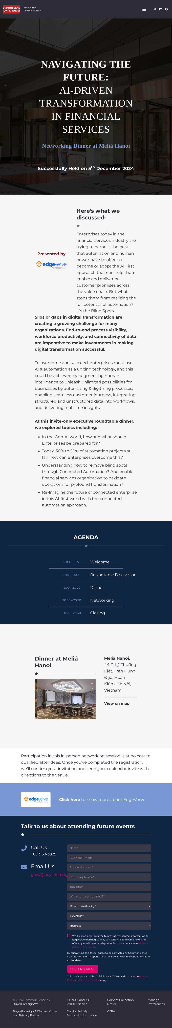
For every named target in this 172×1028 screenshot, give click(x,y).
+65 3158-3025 (43, 854)
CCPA (111, 1011)
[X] (155, 9)
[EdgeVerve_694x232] (51, 265)
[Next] (90, 699)
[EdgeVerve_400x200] (36, 799)
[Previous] (40, 699)
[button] (144, 9)
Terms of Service (90, 980)
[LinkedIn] (160, 9)
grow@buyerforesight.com (56, 874)
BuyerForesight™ (25, 1004)
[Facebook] (166, 9)
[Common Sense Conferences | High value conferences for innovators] (11, 9)
